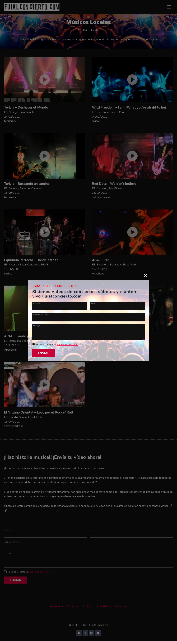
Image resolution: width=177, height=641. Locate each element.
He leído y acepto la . (58, 344)
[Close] (145, 275)
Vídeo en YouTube (41, 314)
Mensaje (36, 326)
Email (93, 303)
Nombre (37, 303)
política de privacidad (67, 344)
